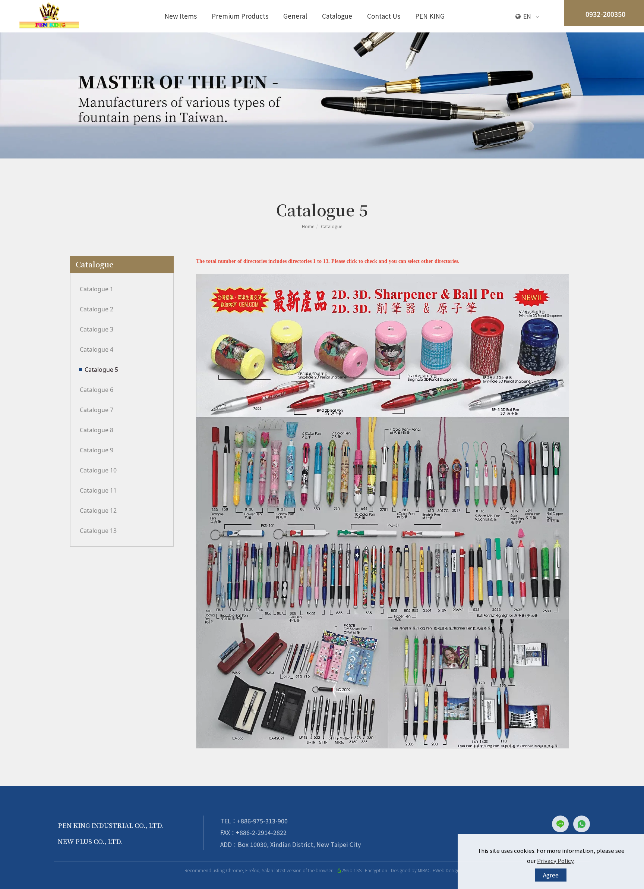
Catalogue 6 (96, 390)
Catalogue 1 (96, 289)
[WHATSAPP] (581, 824)
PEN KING (430, 16)
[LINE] (562, 824)
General (295, 16)
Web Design (447, 870)
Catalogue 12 (98, 510)
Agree (551, 874)
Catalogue (337, 16)
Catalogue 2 (96, 309)
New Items (180, 16)
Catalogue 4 (96, 349)
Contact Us (383, 16)
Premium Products (240, 16)
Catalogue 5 (101, 369)
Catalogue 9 (96, 450)
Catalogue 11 (98, 490)
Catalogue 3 (96, 329)
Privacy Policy (555, 860)
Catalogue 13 (98, 531)
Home (308, 226)
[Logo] (49, 14)
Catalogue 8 (96, 430)
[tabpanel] (322, 95)
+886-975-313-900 (262, 820)
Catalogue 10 (98, 470)
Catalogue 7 (96, 410)
